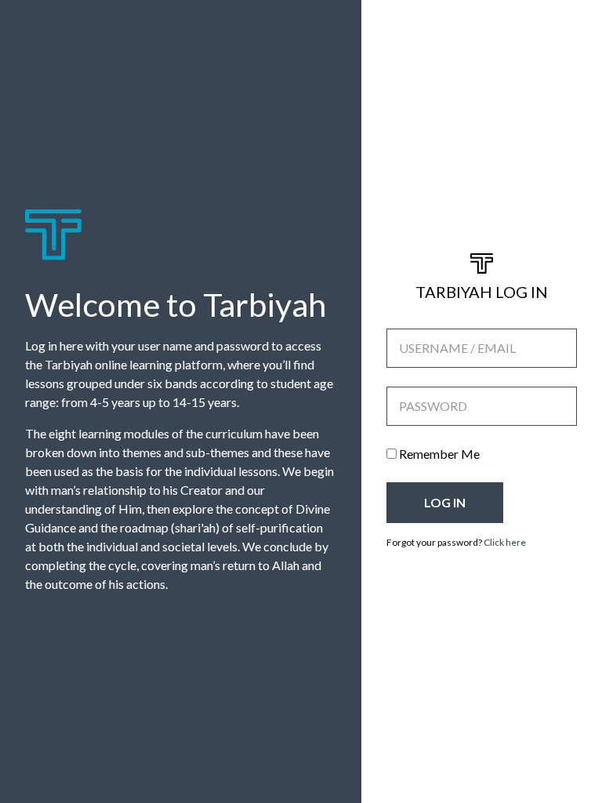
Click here (505, 542)
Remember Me (438, 453)
